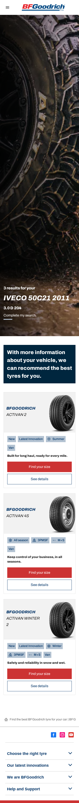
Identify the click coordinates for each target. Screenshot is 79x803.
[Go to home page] (43, 7)
